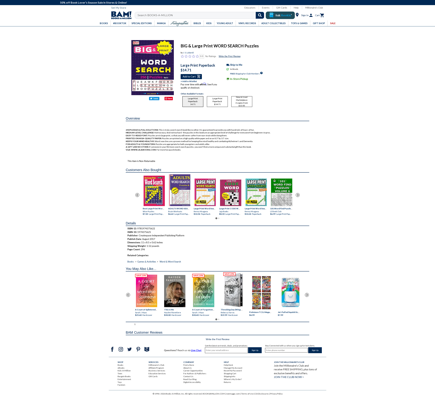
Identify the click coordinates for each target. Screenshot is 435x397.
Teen (120, 373)
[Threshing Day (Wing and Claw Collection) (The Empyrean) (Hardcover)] (233, 290)
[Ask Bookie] (280, 15)
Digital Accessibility (192, 382)
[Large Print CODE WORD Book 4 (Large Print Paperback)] (230, 193)
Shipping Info (229, 376)
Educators (250, 7)
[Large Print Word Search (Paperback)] (205, 192)
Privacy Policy (276, 393)
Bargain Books (124, 376)
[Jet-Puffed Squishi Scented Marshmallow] (290, 293)
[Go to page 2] (218, 218)
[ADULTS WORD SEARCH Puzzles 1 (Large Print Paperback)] (179, 190)
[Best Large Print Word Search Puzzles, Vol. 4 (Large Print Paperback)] (154, 191)
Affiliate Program (156, 368)
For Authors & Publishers (194, 373)
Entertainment (124, 379)
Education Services (157, 373)
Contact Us (188, 376)
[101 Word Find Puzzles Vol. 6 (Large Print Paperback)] (281, 192)
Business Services (157, 370)
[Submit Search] (260, 15)
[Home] (120, 15)
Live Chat (196, 350)
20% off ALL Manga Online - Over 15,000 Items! (219, 2)
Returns (227, 382)
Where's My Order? (233, 379)
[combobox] (201, 15)
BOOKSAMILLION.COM (214, 393)
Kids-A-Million (124, 370)
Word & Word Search (170, 261)
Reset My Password (233, 370)
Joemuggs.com (233, 393)
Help (296, 7)
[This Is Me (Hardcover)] (174, 291)
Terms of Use (247, 393)
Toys (120, 382)
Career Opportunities (193, 370)
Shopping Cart (230, 373)
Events (265, 7)
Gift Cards (281, 7)
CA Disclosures (262, 393)
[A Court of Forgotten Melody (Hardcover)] (203, 291)
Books (130, 261)
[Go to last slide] (137, 195)
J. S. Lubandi (188, 52)
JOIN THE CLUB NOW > (289, 376)
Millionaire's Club (314, 7)
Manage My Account (233, 368)
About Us (187, 368)
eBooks (121, 368)
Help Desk (228, 365)
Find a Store (188, 365)
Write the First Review (229, 56)
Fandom (121, 385)
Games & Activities (146, 261)
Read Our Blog (189, 379)
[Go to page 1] (216, 218)
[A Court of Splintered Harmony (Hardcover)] (146, 291)
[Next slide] (298, 195)
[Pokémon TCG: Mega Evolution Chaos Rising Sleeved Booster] (261, 293)
